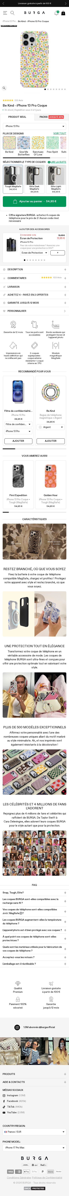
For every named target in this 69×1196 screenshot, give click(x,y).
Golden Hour (51, 495)
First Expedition (18, 495)
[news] (56, 13)
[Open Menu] (5, 13)
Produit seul (17, 117)
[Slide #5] (59, 89)
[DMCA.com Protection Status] (34, 1189)
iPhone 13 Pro (9, 21)
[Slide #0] (45, 89)
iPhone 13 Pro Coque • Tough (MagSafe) (18, 501)
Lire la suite (58, 162)
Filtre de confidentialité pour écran (23, 411)
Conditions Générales (19, 1177)
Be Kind (51, 411)
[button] (13, 100)
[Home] (34, 12)
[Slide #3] (53, 89)
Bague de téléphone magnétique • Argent (50, 416)
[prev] (3, 3)
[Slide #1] (48, 89)
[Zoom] (4, 88)
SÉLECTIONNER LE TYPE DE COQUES (24, 162)
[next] (65, 3)
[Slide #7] (65, 89)
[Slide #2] (50, 89)
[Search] (12, 13)
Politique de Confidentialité (47, 1177)
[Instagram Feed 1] (34, 1051)
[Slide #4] (56, 89)
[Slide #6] (62, 89)
